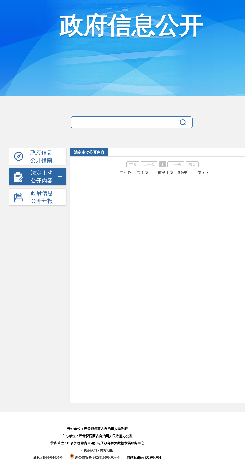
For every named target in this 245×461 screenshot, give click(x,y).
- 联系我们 (89, 450)
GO (205, 173)
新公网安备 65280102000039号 (97, 457)
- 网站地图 (105, 450)
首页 (133, 164)
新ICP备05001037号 (48, 457)
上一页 (149, 164)
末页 (192, 164)
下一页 (176, 164)
